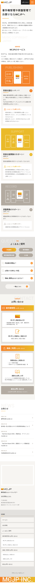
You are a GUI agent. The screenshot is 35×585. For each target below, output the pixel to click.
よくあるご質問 (6, 531)
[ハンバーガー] (32, 2)
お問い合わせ (25, 2)
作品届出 (9, 249)
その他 (26, 255)
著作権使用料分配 (9, 255)
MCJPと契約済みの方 (8, 540)
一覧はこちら (17, 286)
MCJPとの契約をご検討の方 (10, 545)
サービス (4, 520)
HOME (3, 514)
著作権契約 (26, 249)
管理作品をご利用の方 (9, 554)
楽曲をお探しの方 (7, 559)
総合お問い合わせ (7, 564)
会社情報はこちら (6, 496)
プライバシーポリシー (18, 573)
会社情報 (4, 525)
